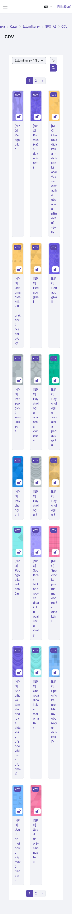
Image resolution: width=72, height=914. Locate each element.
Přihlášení (63, 6)
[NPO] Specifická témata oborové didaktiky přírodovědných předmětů (18, 728)
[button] (48, 6)
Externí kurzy (31, 26)
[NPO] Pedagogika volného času (17, 579)
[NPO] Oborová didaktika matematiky (36, 705)
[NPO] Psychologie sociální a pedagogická (54, 417)
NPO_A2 (50, 26)
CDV (64, 26)
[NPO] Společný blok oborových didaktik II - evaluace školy (36, 598)
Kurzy (13, 26)
